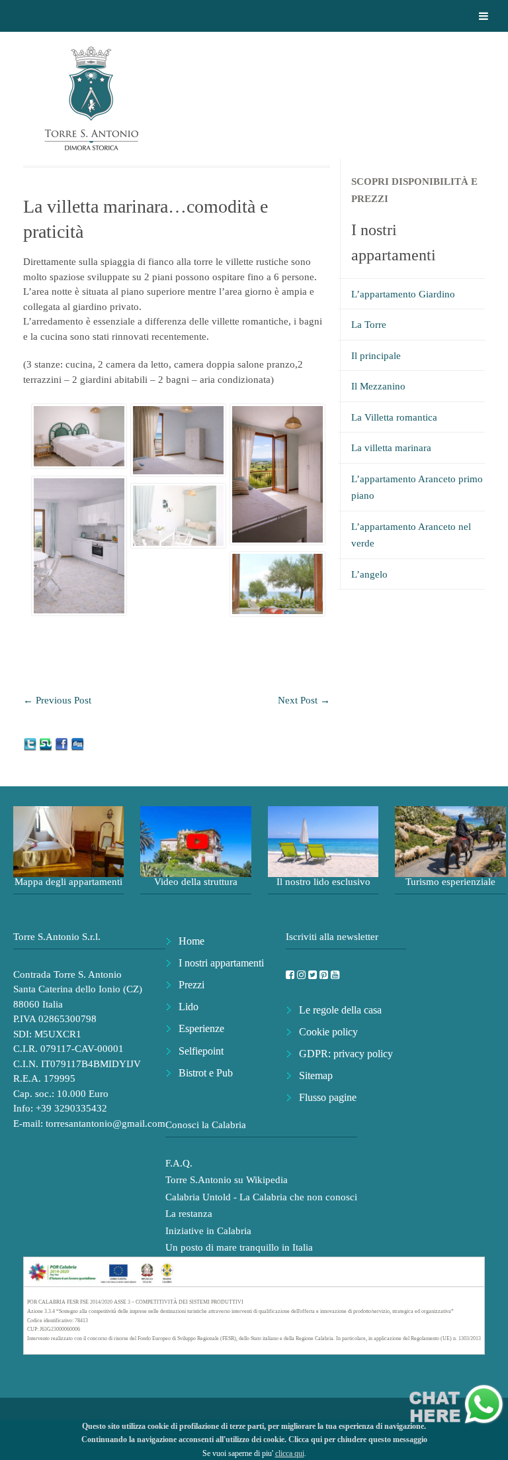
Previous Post (57, 700)
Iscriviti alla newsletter (332, 936)
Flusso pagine (328, 1097)
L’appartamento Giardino (403, 294)
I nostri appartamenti (221, 962)
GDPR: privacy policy (346, 1053)
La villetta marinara (391, 448)
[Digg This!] (77, 743)
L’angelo (369, 574)
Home (191, 941)
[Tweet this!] (31, 743)
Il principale (376, 355)
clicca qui (289, 1453)
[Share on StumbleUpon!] (47, 743)
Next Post (304, 700)
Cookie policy (328, 1031)
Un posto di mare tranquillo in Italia (239, 1247)
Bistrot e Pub (206, 1072)
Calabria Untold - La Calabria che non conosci (261, 1197)
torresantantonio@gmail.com (105, 1123)
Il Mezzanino (378, 386)
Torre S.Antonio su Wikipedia (226, 1179)
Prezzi (191, 984)
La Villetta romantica (394, 417)
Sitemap (316, 1075)
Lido (188, 1006)
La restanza (188, 1213)
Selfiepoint (201, 1051)
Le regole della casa (340, 1010)
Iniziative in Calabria (208, 1230)
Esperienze (201, 1028)
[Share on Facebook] (63, 743)
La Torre (368, 324)
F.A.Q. (178, 1163)
